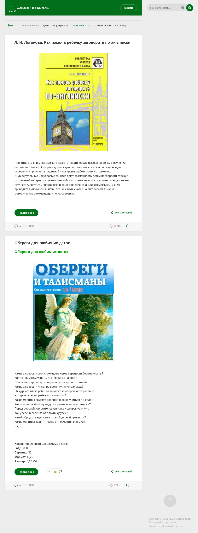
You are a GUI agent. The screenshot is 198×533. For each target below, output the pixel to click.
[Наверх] (170, 501)
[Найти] (189, 7)
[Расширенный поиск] (182, 7)
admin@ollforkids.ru (172, 526)
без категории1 (123, 212)
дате (46, 25)
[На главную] (10, 25)
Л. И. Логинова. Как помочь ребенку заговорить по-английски (72, 42)
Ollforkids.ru (183, 519)
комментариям (103, 25)
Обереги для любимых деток (42, 243)
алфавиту (121, 25)
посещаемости (80, 25)
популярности (60, 25)
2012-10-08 (29, 226)
